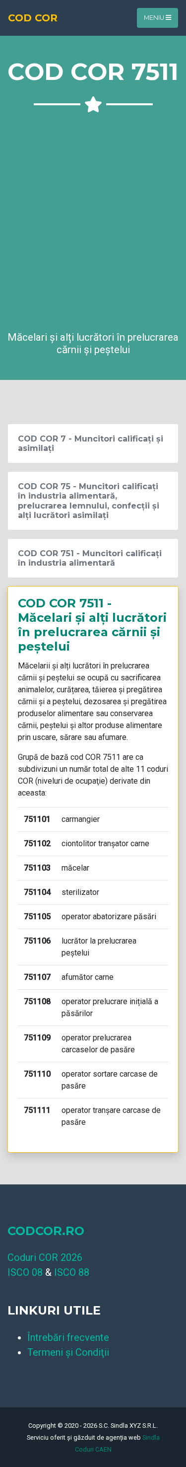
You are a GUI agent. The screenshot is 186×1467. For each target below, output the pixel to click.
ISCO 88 (71, 1272)
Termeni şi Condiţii (68, 1352)
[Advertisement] (93, 218)
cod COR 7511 (95, 757)
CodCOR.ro (45, 1231)
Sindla (151, 1437)
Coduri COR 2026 (44, 1257)
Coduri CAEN (93, 1449)
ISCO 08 (25, 1272)
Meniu (155, 17)
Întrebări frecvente (68, 1337)
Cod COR (33, 18)
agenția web (123, 1437)
